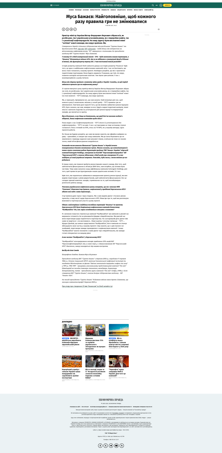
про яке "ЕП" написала (87, 49)
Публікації (78, 10)
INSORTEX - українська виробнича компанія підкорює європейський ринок (71, 341)
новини (71, 10)
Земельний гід (148, 10)
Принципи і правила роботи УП (142, 406)
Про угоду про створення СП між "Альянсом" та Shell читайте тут (87, 286)
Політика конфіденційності (98, 406)
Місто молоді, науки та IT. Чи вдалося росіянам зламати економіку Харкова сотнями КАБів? (95, 373)
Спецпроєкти (121, 10)
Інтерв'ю (129, 10)
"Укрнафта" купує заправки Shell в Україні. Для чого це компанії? (117, 372)
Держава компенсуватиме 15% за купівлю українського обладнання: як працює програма (95, 343)
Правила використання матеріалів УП (120, 406)
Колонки (86, 10)
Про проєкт (85, 406)
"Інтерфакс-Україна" (118, 413)
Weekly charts (138, 10)
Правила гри (105, 10)
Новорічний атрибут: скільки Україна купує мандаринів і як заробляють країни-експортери (71, 373)
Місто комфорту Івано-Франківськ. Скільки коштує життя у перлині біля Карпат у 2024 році (119, 342)
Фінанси (113, 10)
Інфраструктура (95, 10)
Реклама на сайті (75, 406)
